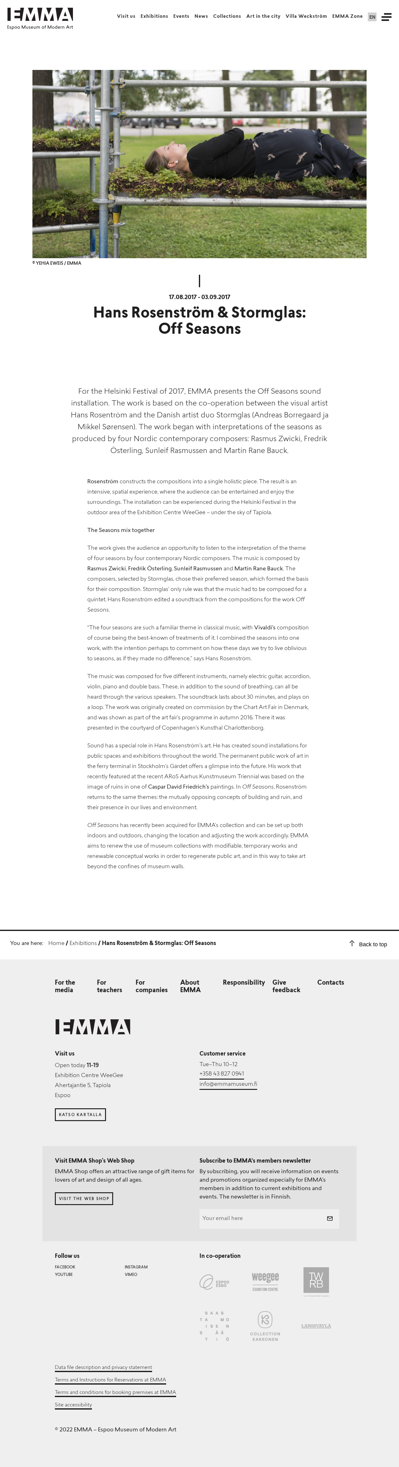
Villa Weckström (306, 16)
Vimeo (131, 1275)
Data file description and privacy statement (103, 1367)
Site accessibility (73, 1405)
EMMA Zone (347, 16)
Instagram (136, 1267)
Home (56, 944)
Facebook (65, 1267)
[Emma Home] (40, 14)
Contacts (330, 983)
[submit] (329, 1219)
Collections (227, 16)
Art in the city (263, 16)
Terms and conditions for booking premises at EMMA (115, 1392)
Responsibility (244, 983)
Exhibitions (154, 16)
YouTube (64, 1275)
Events (181, 16)
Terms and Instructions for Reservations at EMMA (110, 1380)
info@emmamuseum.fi (228, 1084)
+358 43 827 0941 (222, 1074)
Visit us (126, 16)
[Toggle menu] (387, 16)
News (201, 16)
